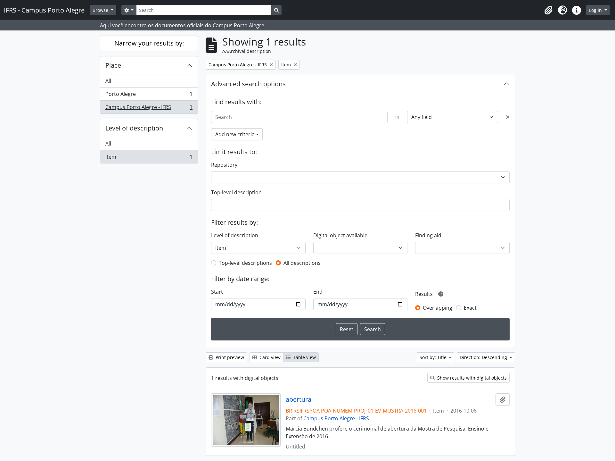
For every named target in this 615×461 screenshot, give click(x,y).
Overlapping (437, 307)
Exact (470, 307)
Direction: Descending (484, 357)
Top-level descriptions (245, 262)
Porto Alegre (149, 95)
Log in (596, 10)
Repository (224, 164)
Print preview (229, 357)
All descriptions (302, 262)
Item (149, 158)
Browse (101, 10)
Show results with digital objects (471, 378)
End (318, 291)
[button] (548, 10)
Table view (304, 357)
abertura (298, 399)
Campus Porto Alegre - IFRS (149, 108)
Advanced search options (248, 84)
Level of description (134, 128)
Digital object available (340, 235)
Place (113, 65)
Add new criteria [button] (235, 134)
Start (217, 291)
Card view (269, 357)
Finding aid (428, 235)
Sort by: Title (434, 357)
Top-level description (236, 192)
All (108, 80)
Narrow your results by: (149, 43)
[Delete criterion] (508, 117)
